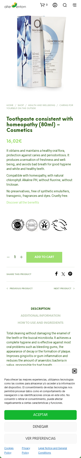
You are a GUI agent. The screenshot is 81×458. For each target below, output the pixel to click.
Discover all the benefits (22, 202)
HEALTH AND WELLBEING (41, 105)
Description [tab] (40, 309)
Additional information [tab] (40, 315)
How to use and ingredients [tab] (41, 323)
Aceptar (40, 415)
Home (9, 105)
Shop (21, 105)
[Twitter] (65, 274)
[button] (74, 371)
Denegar (40, 427)
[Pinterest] (71, 274)
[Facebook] (58, 274)
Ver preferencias (40, 439)
